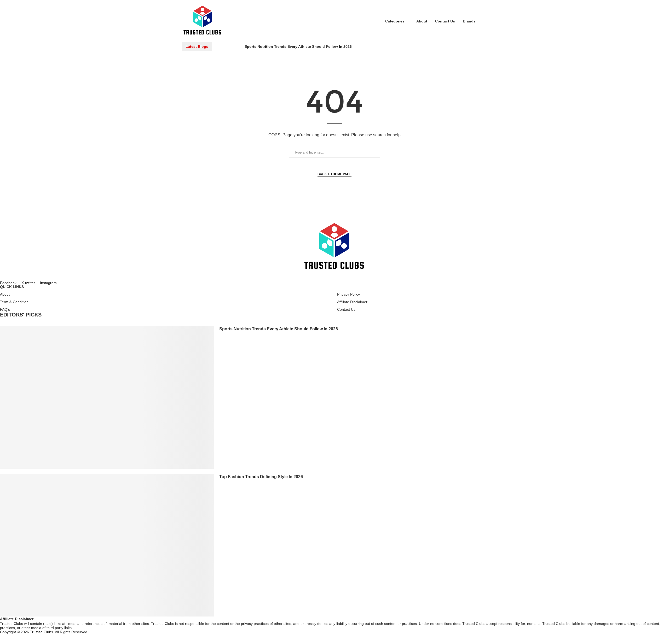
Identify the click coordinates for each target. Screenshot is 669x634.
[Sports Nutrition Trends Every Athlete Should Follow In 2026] (107, 397)
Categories (395, 21)
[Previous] (221, 46)
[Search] (484, 21)
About (421, 21)
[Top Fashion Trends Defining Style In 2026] (107, 545)
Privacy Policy (348, 294)
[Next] (236, 46)
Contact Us (445, 21)
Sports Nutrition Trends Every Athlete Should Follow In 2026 (298, 46)
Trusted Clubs (41, 632)
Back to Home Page (334, 174)
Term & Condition (14, 302)
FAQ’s (5, 309)
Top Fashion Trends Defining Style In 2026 (261, 476)
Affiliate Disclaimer (352, 302)
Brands (469, 21)
